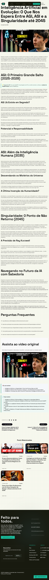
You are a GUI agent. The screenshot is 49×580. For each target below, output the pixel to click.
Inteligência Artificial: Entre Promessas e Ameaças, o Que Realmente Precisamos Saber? (24, 389)
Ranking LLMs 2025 (33, 555)
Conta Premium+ (32, 552)
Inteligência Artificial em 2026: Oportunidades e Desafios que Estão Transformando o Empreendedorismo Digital (36, 460)
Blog (30, 547)
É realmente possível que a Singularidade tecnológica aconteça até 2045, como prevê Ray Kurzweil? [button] (22, 327)
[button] (44, 4)
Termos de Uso (32, 557)
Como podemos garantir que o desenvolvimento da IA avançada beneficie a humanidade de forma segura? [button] (23, 331)
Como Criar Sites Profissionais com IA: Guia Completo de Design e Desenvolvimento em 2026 (11, 488)
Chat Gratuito (12, 4)
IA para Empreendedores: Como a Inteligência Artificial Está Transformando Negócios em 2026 (12, 460)
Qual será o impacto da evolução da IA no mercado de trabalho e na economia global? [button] (19, 334)
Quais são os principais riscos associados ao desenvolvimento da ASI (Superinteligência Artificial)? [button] (22, 324)
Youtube (20, 456)
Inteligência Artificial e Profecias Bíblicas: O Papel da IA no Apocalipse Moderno (22, 399)
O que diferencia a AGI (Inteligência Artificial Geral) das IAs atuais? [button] (15, 320)
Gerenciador (36, 3)
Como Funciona (24, 4)
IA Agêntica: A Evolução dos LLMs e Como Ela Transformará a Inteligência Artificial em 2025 (25, 391)
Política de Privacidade (34, 559)
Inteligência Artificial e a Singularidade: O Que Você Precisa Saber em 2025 (21, 388)
